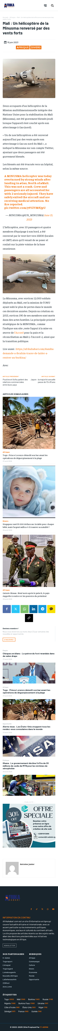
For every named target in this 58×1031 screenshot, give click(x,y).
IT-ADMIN (44, 1027)
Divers (36, 47)
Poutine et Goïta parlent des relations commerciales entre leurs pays (15, 382)
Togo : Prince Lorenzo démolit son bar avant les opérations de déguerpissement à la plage (26, 691)
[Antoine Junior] (12, 868)
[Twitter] (16, 609)
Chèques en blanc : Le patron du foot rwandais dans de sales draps (28, 654)
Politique (6, 760)
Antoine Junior (27, 864)
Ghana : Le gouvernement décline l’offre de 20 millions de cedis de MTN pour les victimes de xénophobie (26, 765)
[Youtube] (53, 909)
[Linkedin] (33, 609)
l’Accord (19, 332)
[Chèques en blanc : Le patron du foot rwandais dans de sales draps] (29, 673)
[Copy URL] (29, 618)
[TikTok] (37, 909)
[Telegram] (42, 609)
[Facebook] (7, 609)
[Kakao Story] (51, 609)
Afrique (5, 687)
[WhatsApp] (25, 609)
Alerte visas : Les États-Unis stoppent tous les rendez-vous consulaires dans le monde (26, 727)
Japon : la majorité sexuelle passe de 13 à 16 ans (43, 380)
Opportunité (7, 724)
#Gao (23, 183)
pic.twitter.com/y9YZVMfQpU (25, 207)
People (5, 650)
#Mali (44, 183)
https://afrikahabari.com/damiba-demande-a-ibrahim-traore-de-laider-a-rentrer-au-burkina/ (28, 353)
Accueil (5, 17)
